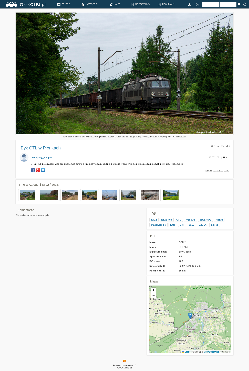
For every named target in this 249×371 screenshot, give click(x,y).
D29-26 (203, 224)
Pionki (219, 219)
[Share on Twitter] (43, 170)
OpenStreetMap (211, 351)
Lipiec (214, 224)
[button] (190, 315)
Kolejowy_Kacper (42, 157)
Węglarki (190, 219)
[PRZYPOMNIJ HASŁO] (197, 4)
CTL (178, 219)
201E (191, 224)
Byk (182, 224)
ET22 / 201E (50, 184)
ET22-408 (166, 219)
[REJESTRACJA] (189, 4)
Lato (172, 224)
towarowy (205, 219)
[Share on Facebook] (33, 170)
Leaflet (187, 351)
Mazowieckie (158, 224)
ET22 (154, 219)
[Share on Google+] (38, 170)
